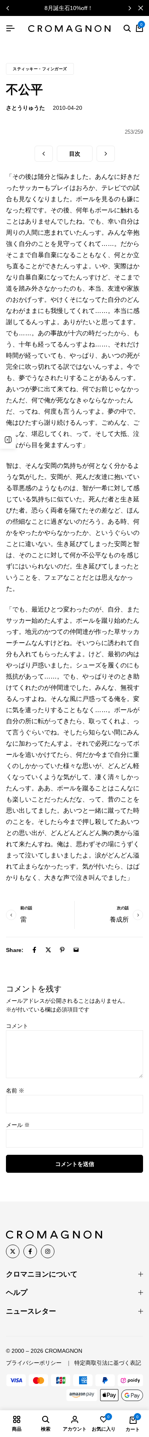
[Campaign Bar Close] (140, 8)
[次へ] (106, 154)
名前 (15, 1090)
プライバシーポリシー (34, 1363)
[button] (129, 8)
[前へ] (44, 154)
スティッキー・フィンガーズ (40, 69)
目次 (74, 153)
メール (18, 1125)
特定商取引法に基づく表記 (107, 1363)
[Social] (12, 1251)
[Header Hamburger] (10, 28)
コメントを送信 (74, 1164)
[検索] (127, 29)
